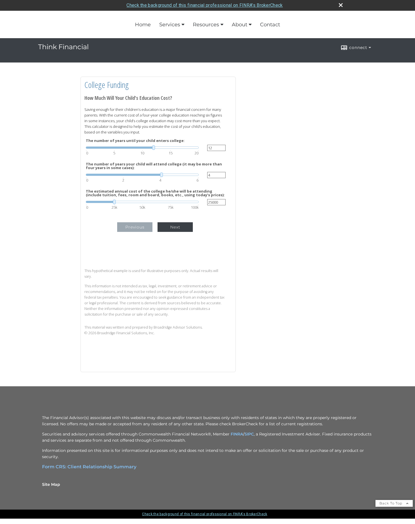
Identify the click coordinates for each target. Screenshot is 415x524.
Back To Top (391, 503)
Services (169, 24)
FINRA (237, 434)
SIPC (249, 434)
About (239, 24)
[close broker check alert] (340, 5)
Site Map (51, 484)
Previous (135, 227)
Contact (270, 24)
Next (175, 227)
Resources (206, 24)
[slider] (142, 147)
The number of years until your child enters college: (135, 141)
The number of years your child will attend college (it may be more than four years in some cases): (154, 166)
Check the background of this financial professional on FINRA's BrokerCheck (204, 5)
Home (143, 24)
